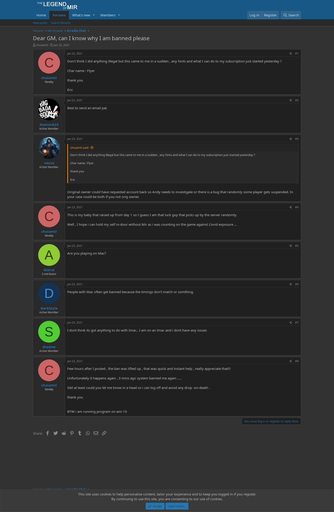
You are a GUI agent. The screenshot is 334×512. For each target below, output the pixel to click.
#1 (297, 53)
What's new (81, 15)
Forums (59, 15)
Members (107, 15)
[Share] (291, 53)
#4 (297, 207)
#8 (297, 361)
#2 (297, 100)
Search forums (60, 23)
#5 (297, 246)
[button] (94, 15)
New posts (40, 23)
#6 (297, 284)
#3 (297, 139)
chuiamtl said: (79, 148)
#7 (297, 322)
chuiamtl (42, 45)
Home (41, 15)
